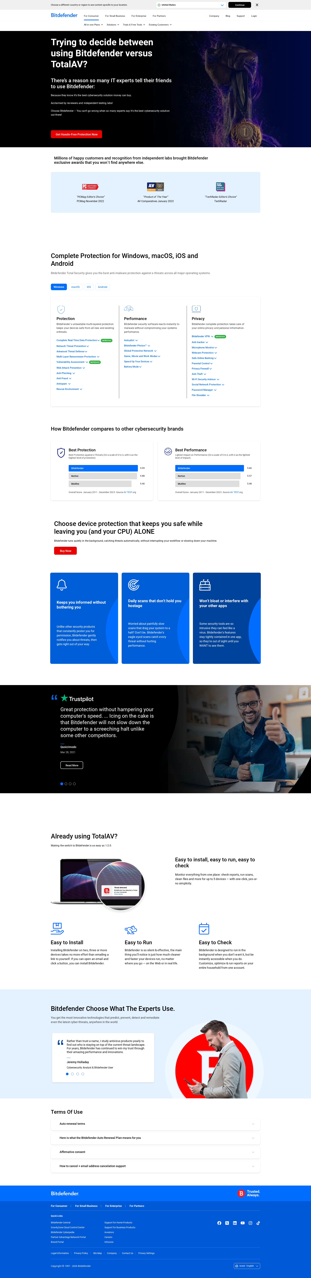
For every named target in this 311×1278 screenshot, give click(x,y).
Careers (108, 1237)
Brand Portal (57, 1242)
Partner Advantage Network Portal (68, 1237)
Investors (109, 1232)
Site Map (97, 1253)
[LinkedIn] (235, 1223)
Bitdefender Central (60, 1222)
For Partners (137, 1205)
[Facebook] (219, 1223)
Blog (228, 16)
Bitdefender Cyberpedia (62, 1232)
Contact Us (127, 1253)
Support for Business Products (119, 1227)
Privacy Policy (81, 1253)
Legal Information (60, 1253)
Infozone (108, 1242)
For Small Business (86, 1205)
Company (112, 1253)
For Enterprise (113, 1205)
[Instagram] (250, 1223)
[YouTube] (243, 1223)
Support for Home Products (118, 1222)
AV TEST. (128, 492)
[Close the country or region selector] (257, 4)
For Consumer (59, 1205)
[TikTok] (258, 1223)
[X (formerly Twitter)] (227, 1223)
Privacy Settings (146, 1253)
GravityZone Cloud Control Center (68, 1227)
